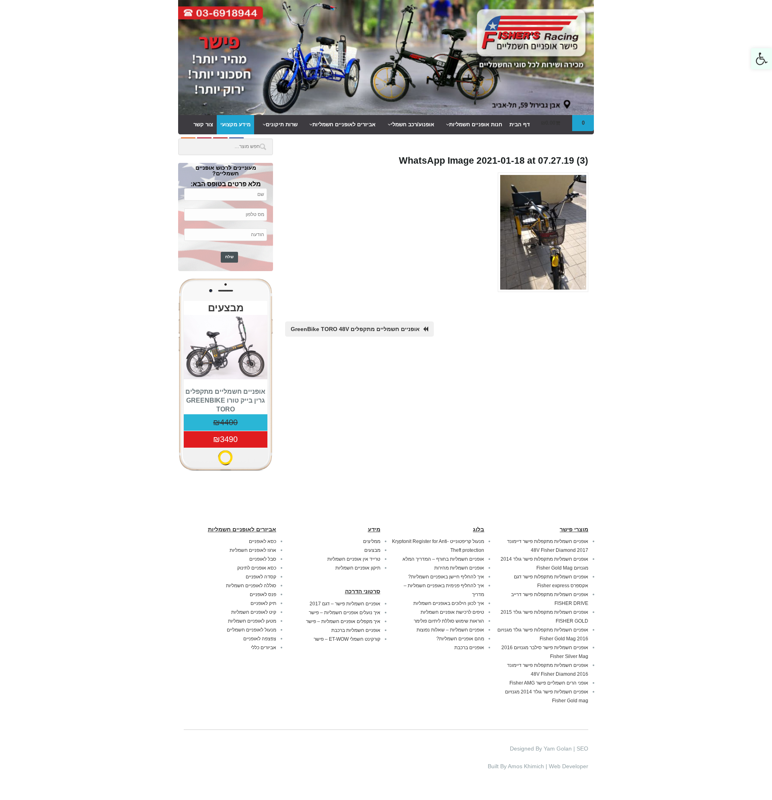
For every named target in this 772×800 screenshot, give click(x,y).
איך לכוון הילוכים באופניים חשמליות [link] (448, 603)
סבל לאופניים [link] (262, 559)
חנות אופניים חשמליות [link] (475, 124)
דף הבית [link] (519, 124)
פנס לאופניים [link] (263, 594)
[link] (761, 58)
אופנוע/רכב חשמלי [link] (412, 124)
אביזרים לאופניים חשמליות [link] (344, 124)
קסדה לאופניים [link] (261, 577)
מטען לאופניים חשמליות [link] (252, 621)
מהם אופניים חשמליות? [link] (460, 639)
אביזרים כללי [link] (263, 647)
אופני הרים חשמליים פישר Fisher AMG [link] (548, 683)
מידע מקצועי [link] (235, 124)
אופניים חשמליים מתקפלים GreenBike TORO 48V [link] (355, 329)
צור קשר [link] (203, 124)
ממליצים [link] (371, 541)
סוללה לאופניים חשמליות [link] (251, 585)
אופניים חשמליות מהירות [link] (459, 568)
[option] (225, 381)
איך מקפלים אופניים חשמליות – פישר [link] (343, 621)
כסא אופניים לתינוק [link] (256, 568)
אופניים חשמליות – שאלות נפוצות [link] (450, 630)
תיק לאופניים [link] (263, 603)
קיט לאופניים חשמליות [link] (253, 612)
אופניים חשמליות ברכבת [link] (355, 630)
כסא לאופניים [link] (262, 541)
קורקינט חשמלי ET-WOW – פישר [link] (347, 639)
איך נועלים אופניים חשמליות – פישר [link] (344, 612)
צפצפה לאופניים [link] (259, 639)
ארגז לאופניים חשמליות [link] (253, 550)
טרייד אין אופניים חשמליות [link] (353, 559)
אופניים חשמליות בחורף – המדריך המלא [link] (443, 559)
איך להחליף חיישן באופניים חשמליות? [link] (446, 577)
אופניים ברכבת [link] (469, 647)
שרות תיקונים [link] (282, 124)
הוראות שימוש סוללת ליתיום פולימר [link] (449, 621)
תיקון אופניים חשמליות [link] (357, 568)
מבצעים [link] (372, 550)
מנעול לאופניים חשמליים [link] (251, 630)
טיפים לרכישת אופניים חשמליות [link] (452, 612)
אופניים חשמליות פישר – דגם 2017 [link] (345, 604)
